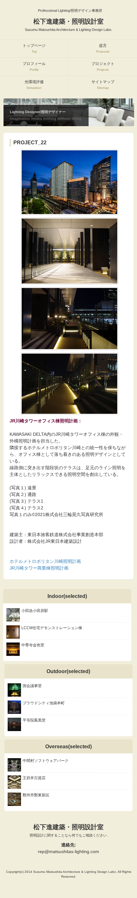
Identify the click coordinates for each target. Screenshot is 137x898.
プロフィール (34, 66)
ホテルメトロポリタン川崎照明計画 (45, 561)
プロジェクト (102, 66)
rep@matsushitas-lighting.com (68, 851)
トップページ (34, 48)
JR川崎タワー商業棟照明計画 (39, 568)
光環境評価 (34, 85)
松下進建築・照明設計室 (69, 830)
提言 (102, 48)
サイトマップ (102, 85)
